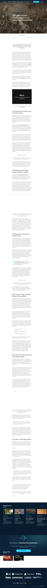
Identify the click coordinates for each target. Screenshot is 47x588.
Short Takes (5, 515)
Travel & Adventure (29, 516)
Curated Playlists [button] (14, 1)
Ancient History (6, 516)
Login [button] (42, 1)
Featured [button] (9, 1)
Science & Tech (39, 516)
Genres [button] (18, 1)
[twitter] (31, 37)
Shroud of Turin (23, 78)
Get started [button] (36, 1)
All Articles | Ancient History (11, 106)
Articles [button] (21, 1)
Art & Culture (28, 515)
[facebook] (30, 37)
